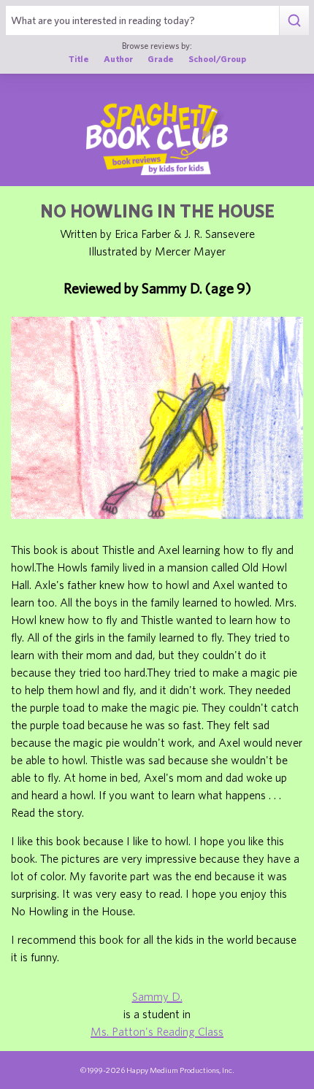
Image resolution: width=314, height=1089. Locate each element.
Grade (161, 58)
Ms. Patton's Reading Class (157, 1031)
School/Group (217, 58)
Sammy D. (157, 996)
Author (118, 58)
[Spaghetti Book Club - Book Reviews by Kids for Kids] (157, 138)
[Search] (294, 20)
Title (79, 58)
